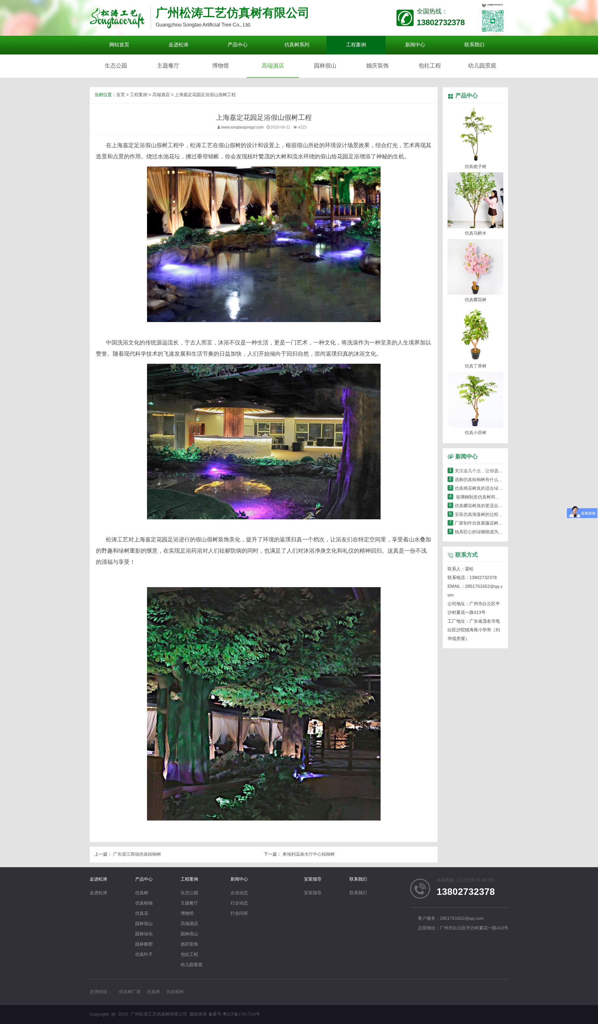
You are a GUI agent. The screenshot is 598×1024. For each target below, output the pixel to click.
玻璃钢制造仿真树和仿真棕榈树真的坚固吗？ (496, 497)
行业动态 (239, 903)
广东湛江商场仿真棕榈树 (136, 854)
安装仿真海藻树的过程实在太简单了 (486, 514)
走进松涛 (98, 879)
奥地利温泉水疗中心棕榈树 (308, 854)
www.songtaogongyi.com (242, 127)
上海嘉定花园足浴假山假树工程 (205, 95)
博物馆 (220, 66)
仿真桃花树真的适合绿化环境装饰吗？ (489, 488)
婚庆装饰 (377, 66)
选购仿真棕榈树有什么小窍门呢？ (484, 480)
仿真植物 (144, 903)
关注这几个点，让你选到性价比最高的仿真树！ (497, 471)
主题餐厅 (168, 66)
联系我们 (358, 879)
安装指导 (312, 879)
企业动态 (239, 893)
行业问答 (239, 913)
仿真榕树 (175, 992)
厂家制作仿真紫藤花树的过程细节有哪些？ (493, 523)
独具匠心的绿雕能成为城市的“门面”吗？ (490, 532)
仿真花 (141, 913)
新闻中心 (239, 879)
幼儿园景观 (482, 66)
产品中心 (466, 96)
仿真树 (141, 893)
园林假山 (325, 66)
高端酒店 (273, 66)
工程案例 (138, 95)
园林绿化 (144, 934)
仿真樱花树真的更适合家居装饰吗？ (486, 506)
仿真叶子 (144, 954)
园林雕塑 (144, 944)
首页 (120, 95)
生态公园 (116, 66)
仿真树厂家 (130, 992)
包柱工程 (430, 66)
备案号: (234, 1014)
